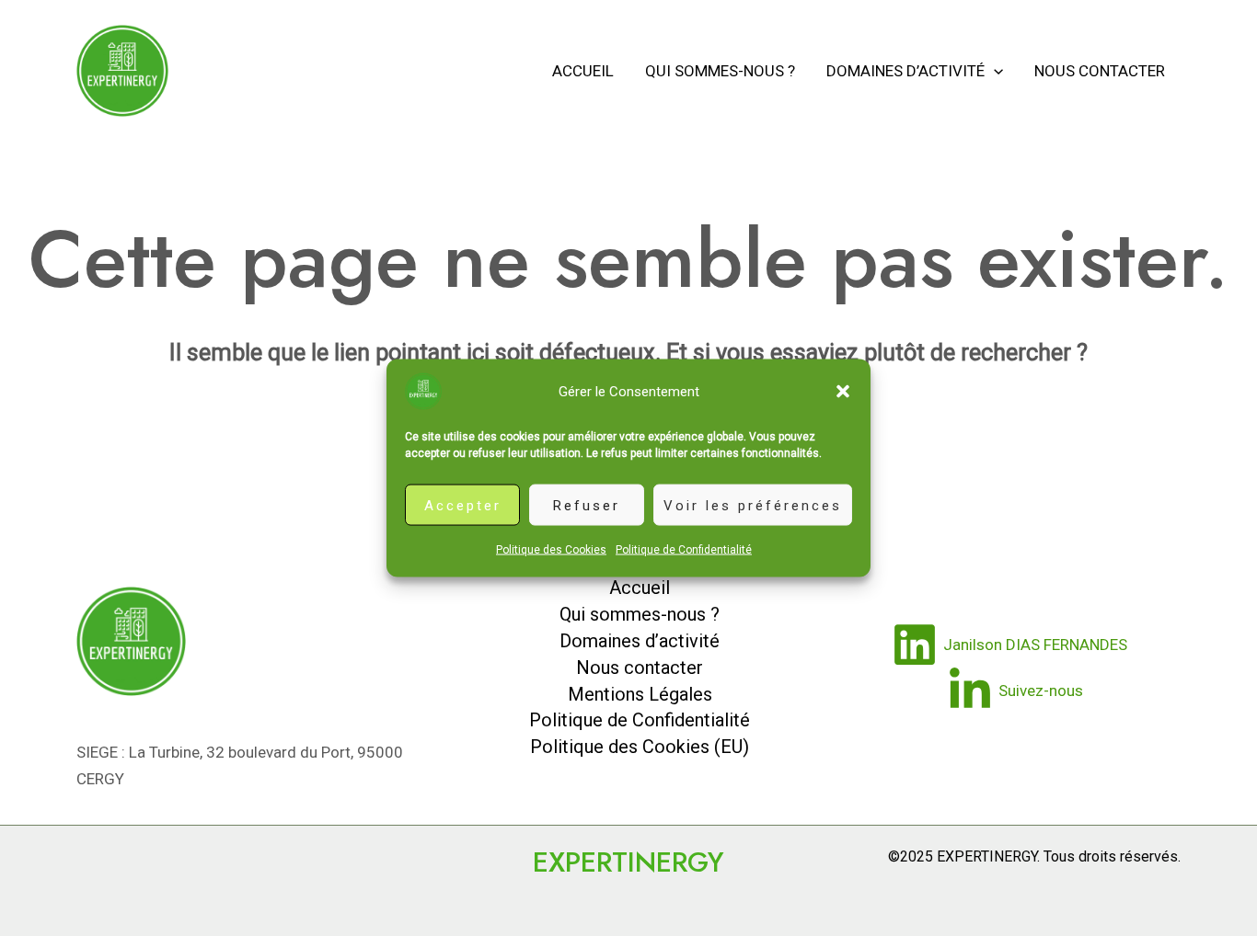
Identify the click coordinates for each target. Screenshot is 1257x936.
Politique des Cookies (551, 549)
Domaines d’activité (905, 71)
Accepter (463, 505)
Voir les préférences (752, 505)
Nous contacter (1099, 71)
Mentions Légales (640, 694)
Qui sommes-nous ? (720, 71)
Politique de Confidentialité (684, 549)
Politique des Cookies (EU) (639, 747)
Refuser (586, 505)
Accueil (583, 71)
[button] (843, 391)
